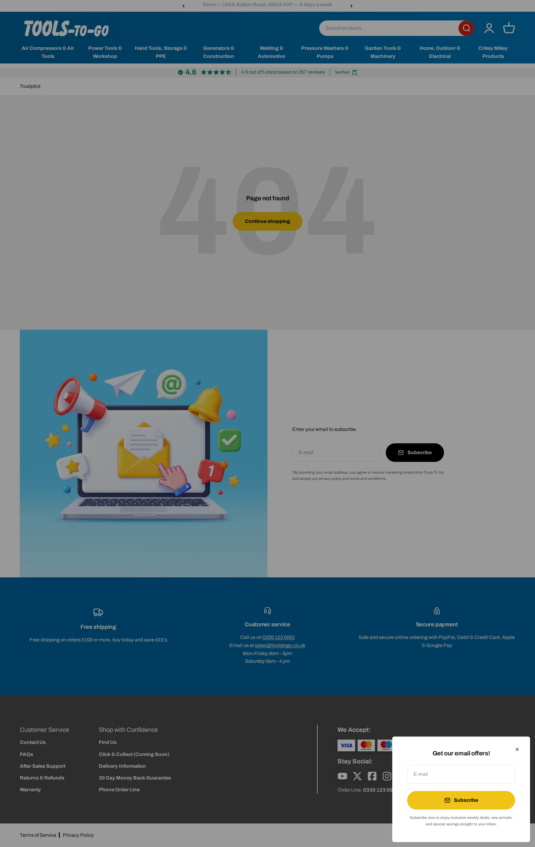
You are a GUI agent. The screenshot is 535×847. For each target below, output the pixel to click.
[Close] (517, 749)
